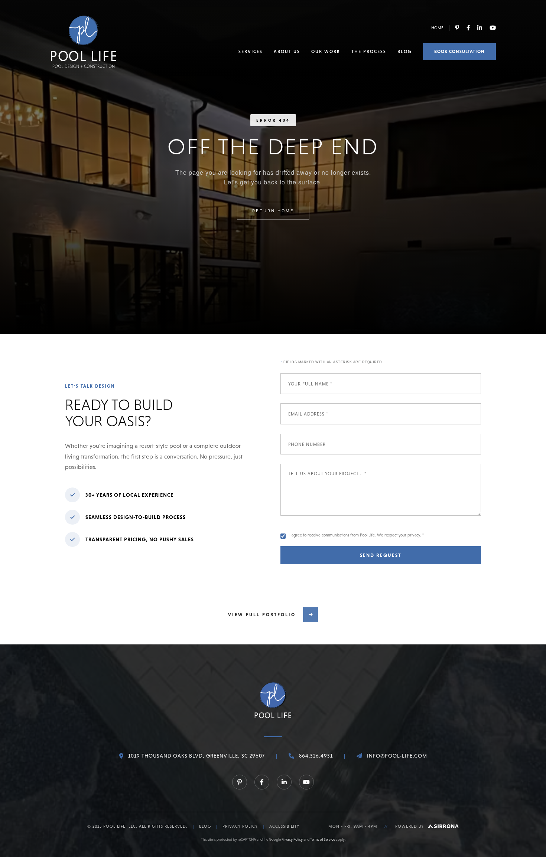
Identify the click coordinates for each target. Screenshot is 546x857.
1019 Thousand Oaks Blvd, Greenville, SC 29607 (196, 756)
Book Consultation (459, 51)
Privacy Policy (240, 826)
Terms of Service (322, 839)
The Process (368, 51)
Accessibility (284, 826)
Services (250, 51)
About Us (287, 51)
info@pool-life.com (397, 756)
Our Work (325, 51)
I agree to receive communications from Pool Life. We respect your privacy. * (356, 535)
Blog (404, 51)
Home (437, 28)
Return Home (273, 210)
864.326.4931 (316, 756)
